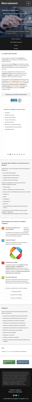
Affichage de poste (16, 42)
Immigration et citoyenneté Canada (11, 382)
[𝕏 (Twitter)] (18, 395)
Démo (16, 45)
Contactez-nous (23, 362)
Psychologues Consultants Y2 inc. (19, 398)
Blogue (16, 48)
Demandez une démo (7, 362)
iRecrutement (9, 3)
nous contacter (9, 351)
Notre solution (16, 39)
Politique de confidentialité (15, 392)
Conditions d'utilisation (15, 390)
